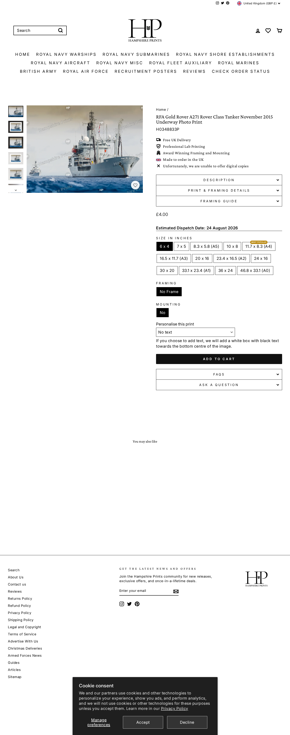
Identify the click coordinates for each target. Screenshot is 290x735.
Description (219, 180)
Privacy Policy (174, 708)
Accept (143, 722)
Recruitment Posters (146, 71)
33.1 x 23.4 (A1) (196, 270)
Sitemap (15, 677)
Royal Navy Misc (119, 63)
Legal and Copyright (24, 627)
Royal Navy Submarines (136, 54)
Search (14, 570)
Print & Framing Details (219, 190)
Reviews (194, 71)
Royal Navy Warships (66, 54)
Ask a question (219, 385)
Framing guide (219, 201)
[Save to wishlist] (135, 185)
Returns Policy (20, 599)
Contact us (17, 584)
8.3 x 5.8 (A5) (206, 246)
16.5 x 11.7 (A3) (174, 258)
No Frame (169, 291)
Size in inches (174, 238)
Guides (14, 663)
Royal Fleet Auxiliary (180, 63)
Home (22, 54)
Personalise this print (175, 324)
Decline (187, 722)
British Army (38, 71)
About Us (15, 577)
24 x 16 (261, 258)
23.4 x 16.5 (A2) (232, 258)
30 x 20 (167, 270)
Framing (166, 283)
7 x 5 (181, 246)
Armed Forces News (25, 655)
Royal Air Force (86, 71)
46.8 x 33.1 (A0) (255, 270)
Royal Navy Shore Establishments (225, 54)
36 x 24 (225, 270)
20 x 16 (202, 258)
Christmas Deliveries (25, 648)
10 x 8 (232, 246)
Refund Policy (19, 606)
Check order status (241, 71)
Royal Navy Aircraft (60, 63)
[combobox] (40, 30)
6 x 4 (164, 246)
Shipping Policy (21, 620)
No (162, 312)
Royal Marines (238, 63)
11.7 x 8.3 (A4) (258, 246)
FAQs (219, 374)
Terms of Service (22, 634)
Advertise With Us (23, 641)
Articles (14, 670)
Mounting (168, 304)
